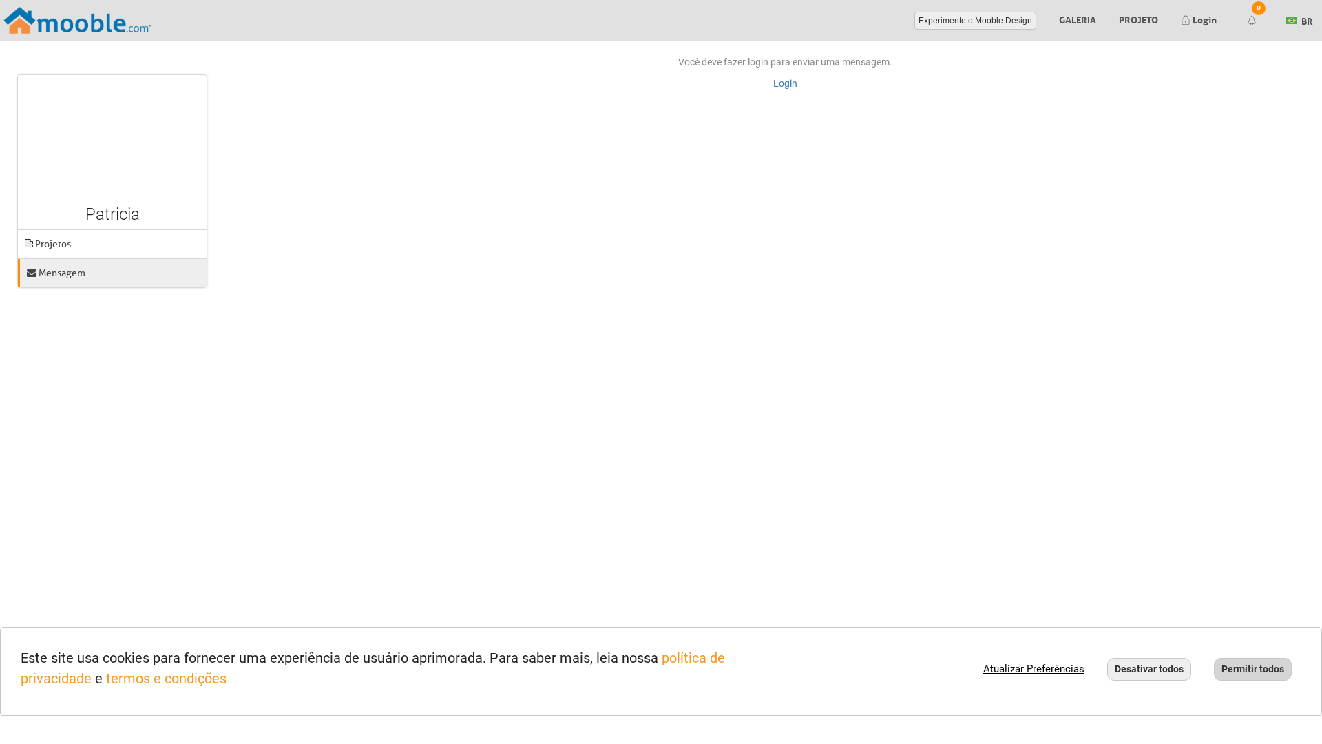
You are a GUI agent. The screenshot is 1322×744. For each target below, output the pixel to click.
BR (1306, 19)
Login (1203, 18)
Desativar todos (1149, 668)
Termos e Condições (166, 678)
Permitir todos (1252, 668)
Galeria (1077, 18)
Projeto (1138, 18)
